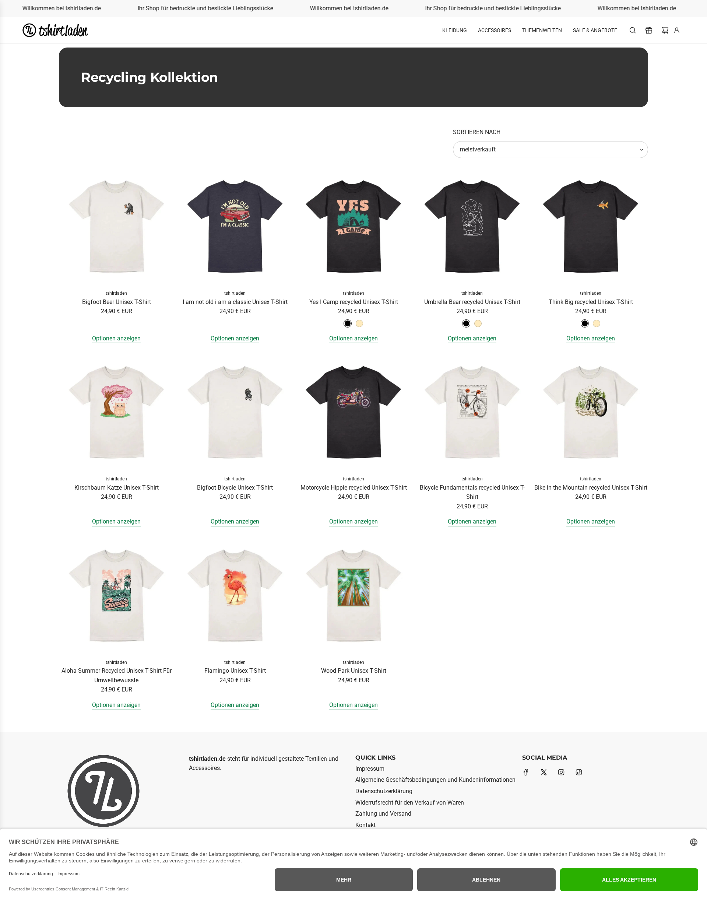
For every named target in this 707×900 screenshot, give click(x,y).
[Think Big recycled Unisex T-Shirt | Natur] (596, 323)
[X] (543, 772)
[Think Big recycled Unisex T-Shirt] (590, 226)
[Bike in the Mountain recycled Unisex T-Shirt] (590, 412)
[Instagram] (561, 772)
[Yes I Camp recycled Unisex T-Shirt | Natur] (359, 323)
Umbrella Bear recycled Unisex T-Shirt (472, 301)
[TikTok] (579, 772)
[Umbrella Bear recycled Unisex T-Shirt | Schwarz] (466, 323)
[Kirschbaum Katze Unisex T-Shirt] (116, 412)
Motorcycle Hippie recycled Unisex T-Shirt (353, 487)
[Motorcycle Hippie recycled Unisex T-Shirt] (353, 412)
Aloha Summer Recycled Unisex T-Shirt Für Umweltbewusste (116, 675)
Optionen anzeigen (116, 338)
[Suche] (633, 30)
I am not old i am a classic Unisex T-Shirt (235, 301)
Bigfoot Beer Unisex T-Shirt (116, 301)
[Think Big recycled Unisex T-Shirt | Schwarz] (584, 323)
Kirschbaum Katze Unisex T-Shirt (116, 487)
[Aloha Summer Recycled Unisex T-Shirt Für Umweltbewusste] (116, 595)
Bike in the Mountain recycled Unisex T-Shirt (590, 487)
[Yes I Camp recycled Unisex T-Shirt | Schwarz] (347, 323)
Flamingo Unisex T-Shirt (235, 670)
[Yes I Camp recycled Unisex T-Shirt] (353, 226)
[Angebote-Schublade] (649, 30)
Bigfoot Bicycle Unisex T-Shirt (235, 487)
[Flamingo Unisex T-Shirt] (234, 595)
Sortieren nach (476, 132)
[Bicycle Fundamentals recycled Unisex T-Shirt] (472, 412)
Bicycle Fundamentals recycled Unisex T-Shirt (472, 492)
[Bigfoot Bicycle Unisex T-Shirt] (234, 412)
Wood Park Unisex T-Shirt (353, 670)
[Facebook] (526, 772)
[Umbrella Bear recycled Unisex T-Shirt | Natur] (478, 323)
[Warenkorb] (665, 30)
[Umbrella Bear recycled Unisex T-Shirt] (472, 226)
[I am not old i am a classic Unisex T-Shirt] (234, 226)
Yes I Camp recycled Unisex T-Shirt (353, 301)
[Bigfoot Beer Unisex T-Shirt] (116, 226)
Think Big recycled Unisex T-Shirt (591, 301)
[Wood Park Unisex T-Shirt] (353, 595)
